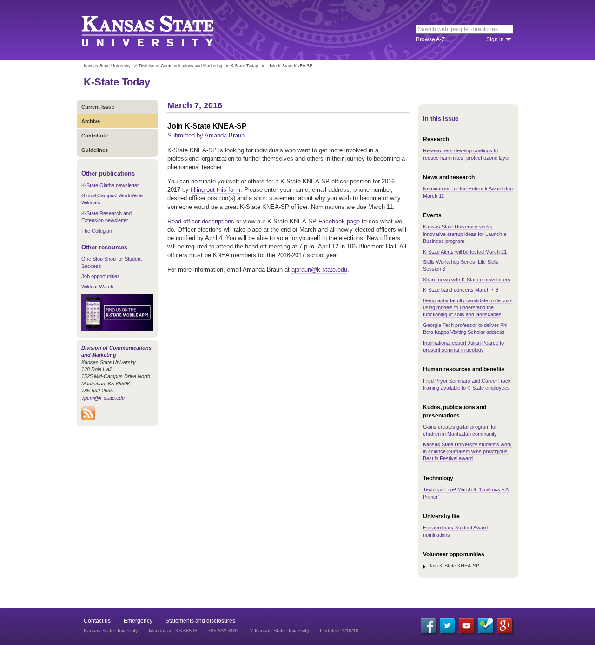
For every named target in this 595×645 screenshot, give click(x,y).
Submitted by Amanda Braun (206, 135)
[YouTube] (466, 625)
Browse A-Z (430, 39)
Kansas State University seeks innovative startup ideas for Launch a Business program (464, 234)
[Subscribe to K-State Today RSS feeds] (88, 418)
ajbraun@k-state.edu (319, 269)
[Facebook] (428, 625)
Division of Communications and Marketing (180, 66)
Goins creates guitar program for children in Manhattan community (460, 430)
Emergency (138, 621)
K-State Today (244, 66)
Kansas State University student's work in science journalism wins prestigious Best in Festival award (467, 452)
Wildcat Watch (97, 286)
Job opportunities (100, 276)
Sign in (495, 39)
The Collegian (96, 231)
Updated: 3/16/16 (339, 630)
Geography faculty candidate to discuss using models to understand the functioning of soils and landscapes (468, 308)
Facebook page (339, 221)
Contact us (97, 621)
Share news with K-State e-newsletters (466, 279)
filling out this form (215, 189)
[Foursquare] (485, 625)
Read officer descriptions (200, 221)
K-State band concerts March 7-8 (460, 290)
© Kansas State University (279, 630)
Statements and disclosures (200, 621)
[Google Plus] (504, 625)
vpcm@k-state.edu (103, 398)
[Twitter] (447, 625)
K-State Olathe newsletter (110, 185)
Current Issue (97, 107)
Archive (90, 121)
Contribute (94, 135)
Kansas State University (159, 30)
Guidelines (94, 150)
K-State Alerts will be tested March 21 (465, 251)
